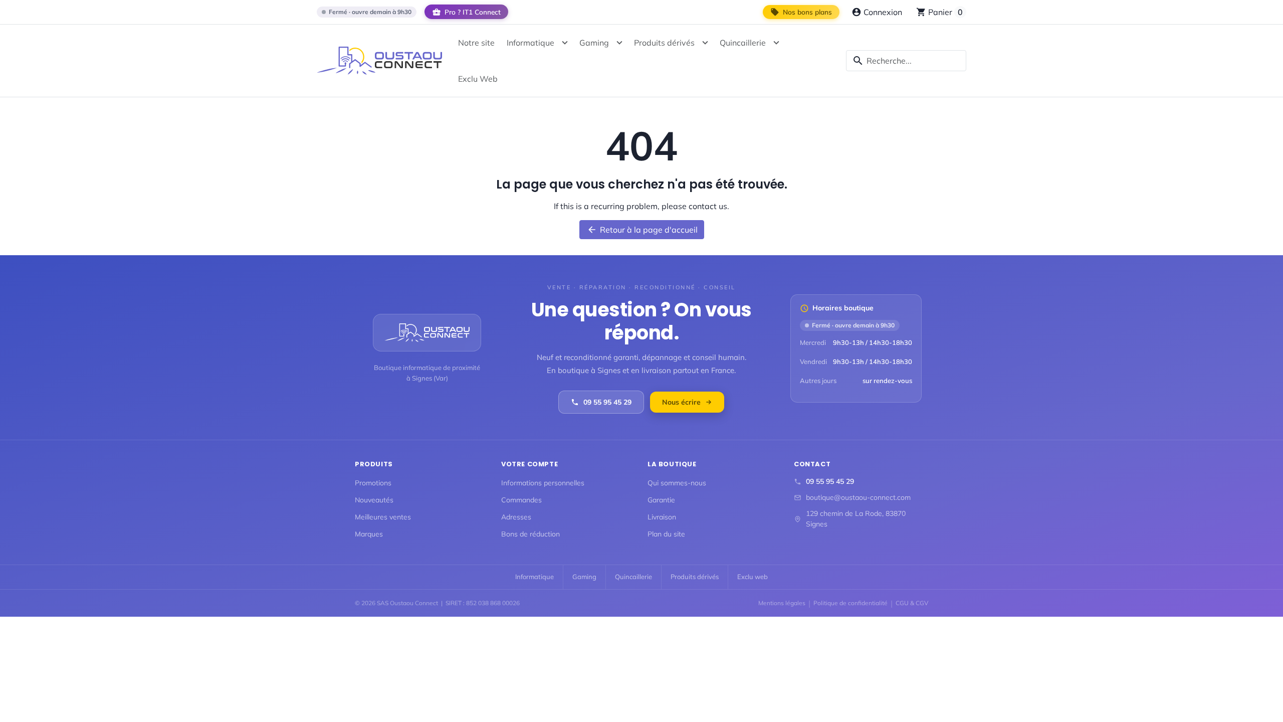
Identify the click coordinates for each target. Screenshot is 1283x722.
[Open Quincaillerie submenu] (776, 43)
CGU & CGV (912, 603)
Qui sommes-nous (677, 482)
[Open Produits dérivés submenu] (705, 43)
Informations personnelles (542, 482)
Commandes (521, 499)
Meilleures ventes (383, 516)
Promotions (373, 482)
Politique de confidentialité (850, 603)
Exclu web (752, 577)
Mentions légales (781, 603)
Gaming (594, 43)
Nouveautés (374, 499)
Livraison (662, 516)
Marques (369, 533)
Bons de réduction (530, 533)
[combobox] (906, 60)
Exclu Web (478, 79)
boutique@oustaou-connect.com (858, 497)
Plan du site (666, 533)
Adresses (516, 516)
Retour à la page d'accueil (642, 230)
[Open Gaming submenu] (619, 43)
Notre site (476, 43)
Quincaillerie (743, 43)
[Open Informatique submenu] (564, 43)
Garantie (661, 499)
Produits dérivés (664, 43)
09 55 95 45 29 (607, 402)
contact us (708, 206)
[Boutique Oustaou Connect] (379, 60)
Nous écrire (681, 402)
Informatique (530, 43)
